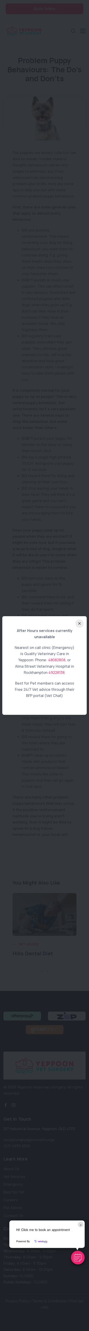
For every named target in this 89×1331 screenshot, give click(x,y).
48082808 (56, 659)
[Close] (79, 623)
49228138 (56, 672)
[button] (78, 1257)
